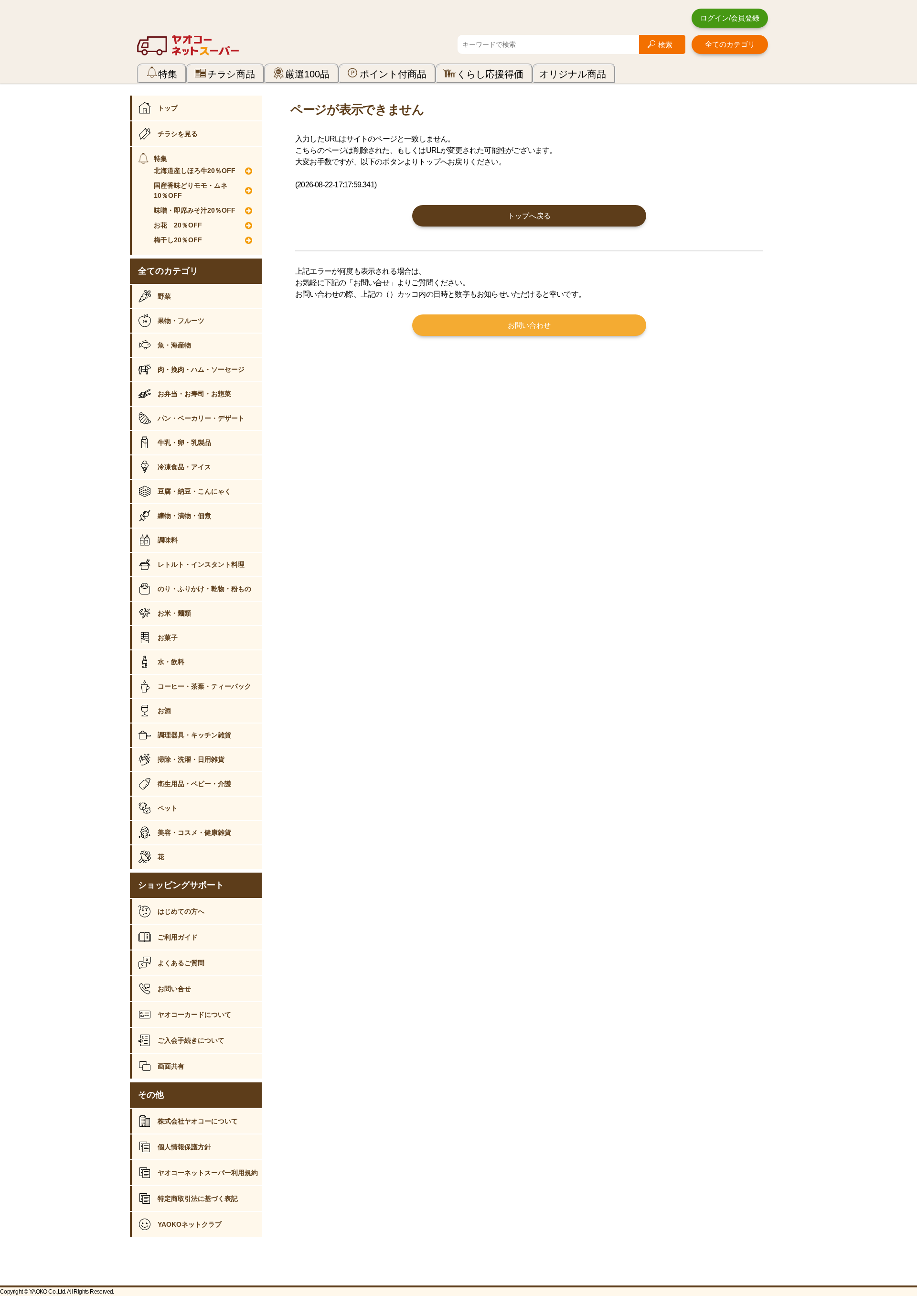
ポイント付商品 (393, 74)
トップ (168, 108)
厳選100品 (307, 74)
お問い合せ (174, 989)
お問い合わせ (529, 325)
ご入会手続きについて (191, 1040)
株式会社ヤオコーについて (198, 1121)
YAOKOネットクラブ (190, 1224)
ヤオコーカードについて (194, 1014)
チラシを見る (178, 134)
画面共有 (171, 1066)
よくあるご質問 (181, 963)
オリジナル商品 (572, 74)
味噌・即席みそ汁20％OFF (194, 210)
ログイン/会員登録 (729, 18)
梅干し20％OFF (178, 240)
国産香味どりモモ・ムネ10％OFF (190, 190)
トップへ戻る (529, 216)
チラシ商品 (231, 74)
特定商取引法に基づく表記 (198, 1198)
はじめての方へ (181, 911)
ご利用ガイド (178, 937)
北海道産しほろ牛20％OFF (194, 170)
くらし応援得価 (490, 74)
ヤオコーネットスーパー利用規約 (208, 1173)
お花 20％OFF (178, 225)
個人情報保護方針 (184, 1147)
